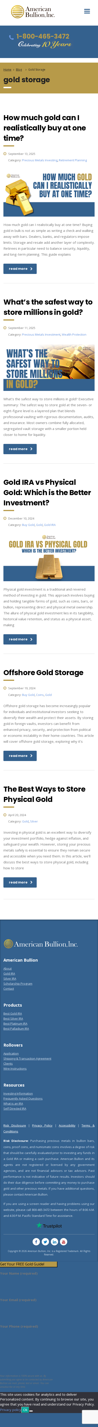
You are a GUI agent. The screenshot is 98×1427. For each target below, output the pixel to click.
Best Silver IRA (13, 1018)
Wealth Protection (74, 334)
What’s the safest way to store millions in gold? (48, 307)
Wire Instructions (15, 1068)
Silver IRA (9, 978)
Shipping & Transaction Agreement (27, 1058)
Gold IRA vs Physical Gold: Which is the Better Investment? (47, 492)
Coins (40, 695)
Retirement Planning (73, 160)
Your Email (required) (18, 1299)
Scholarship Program (17, 983)
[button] (28, 1264)
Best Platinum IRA (15, 1023)
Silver (34, 821)
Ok (25, 1409)
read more (18, 268)
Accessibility (67, 1125)
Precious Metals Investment (41, 334)
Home (7, 70)
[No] (31, 1411)
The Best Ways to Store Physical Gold (44, 794)
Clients (8, 1063)
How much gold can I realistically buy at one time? (44, 127)
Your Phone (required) (19, 1326)
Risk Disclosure (14, 1125)
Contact (8, 989)
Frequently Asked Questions (23, 1098)
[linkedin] (54, 1241)
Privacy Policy (42, 1125)
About (7, 968)
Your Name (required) (19, 1273)
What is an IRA (13, 1103)
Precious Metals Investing (39, 160)
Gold (39, 525)
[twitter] (45, 1241)
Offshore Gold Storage (43, 672)
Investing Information (18, 1093)
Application (11, 1053)
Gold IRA (50, 525)
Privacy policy (10, 1409)
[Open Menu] (87, 11)
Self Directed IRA (14, 1108)
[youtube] (63, 1241)
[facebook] (36, 1241)
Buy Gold (28, 525)
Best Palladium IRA (16, 1028)
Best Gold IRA (12, 1013)
